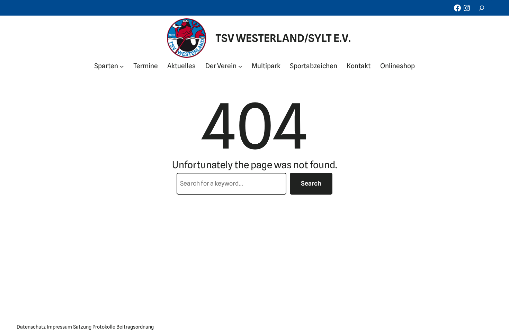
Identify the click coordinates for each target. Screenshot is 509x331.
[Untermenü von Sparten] (122, 66)
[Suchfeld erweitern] (481, 8)
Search (311, 183)
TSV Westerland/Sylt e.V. (283, 38)
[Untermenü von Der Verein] (240, 66)
